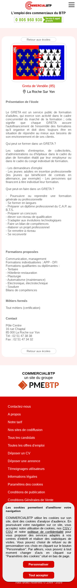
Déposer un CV (19, 453)
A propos (14, 414)
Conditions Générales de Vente (30, 500)
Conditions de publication (26, 492)
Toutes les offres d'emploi (26, 445)
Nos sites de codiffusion (25, 430)
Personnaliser (38, 564)
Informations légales (22, 476)
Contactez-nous (19, 406)
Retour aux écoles (38, 39)
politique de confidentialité (45, 531)
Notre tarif (15, 422)
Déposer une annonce (24, 461)
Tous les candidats (21, 437)
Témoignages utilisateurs (26, 469)
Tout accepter (38, 575)
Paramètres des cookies (25, 484)
